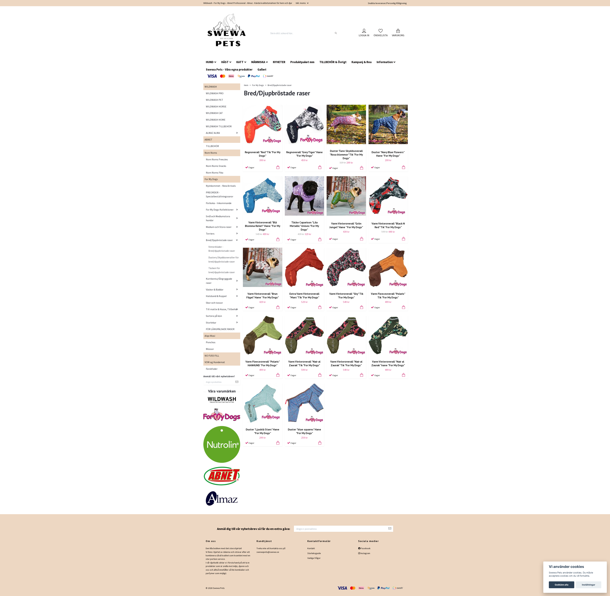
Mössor (210, 351)
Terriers (210, 236)
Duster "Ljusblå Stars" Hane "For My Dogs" (262, 433)
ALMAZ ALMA (213, 135)
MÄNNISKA (258, 64)
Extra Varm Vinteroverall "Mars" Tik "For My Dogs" (304, 298)
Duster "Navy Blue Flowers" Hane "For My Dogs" (388, 156)
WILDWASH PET (214, 102)
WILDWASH (211, 89)
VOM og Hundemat (215, 364)
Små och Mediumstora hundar (218, 221)
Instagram (365, 555)
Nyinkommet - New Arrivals (221, 188)
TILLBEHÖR (212, 148)
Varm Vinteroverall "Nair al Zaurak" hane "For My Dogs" (388, 366)
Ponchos (210, 344)
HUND (210, 64)
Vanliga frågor (314, 560)
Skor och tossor (214, 305)
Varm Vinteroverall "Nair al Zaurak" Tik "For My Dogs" (304, 366)
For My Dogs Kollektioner (220, 212)
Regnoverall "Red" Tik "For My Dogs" (262, 156)
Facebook (365, 550)
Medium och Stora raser (218, 229)
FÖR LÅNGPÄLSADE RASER (220, 331)
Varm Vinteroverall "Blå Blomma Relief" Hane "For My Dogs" (262, 228)
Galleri (262, 72)
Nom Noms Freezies (217, 161)
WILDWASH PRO (215, 95)
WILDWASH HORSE (216, 109)
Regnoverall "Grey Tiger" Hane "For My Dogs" (304, 156)
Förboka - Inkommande (218, 205)
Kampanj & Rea (362, 64)
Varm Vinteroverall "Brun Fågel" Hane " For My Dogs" (262, 298)
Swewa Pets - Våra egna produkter (229, 72)
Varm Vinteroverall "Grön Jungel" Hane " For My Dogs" (346, 228)
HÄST (225, 64)
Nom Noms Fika (214, 175)
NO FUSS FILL (212, 358)
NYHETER (279, 64)
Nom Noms (211, 155)
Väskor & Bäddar (214, 292)
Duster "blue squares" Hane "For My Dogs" (304, 433)
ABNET (208, 142)
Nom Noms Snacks (216, 168)
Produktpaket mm (302, 64)
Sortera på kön (214, 318)
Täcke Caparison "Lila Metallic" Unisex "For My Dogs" (304, 228)
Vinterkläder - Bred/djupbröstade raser (221, 251)
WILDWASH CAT (214, 115)
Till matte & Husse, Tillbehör (222, 311)
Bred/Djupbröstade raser (219, 242)
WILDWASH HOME (215, 122)
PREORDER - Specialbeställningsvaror (219, 197)
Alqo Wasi (210, 338)
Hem (246, 87)
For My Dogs (211, 181)
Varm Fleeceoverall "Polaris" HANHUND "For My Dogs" (262, 366)
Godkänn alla (561, 584)
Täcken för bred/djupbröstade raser (221, 272)
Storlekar (211, 325)
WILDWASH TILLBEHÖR (219, 128)
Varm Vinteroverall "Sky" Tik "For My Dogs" (346, 298)
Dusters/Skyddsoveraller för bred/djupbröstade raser (223, 262)
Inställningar (588, 584)
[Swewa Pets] (228, 34)
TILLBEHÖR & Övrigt (332, 64)
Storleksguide (314, 555)
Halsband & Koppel (216, 298)
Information (385, 64)
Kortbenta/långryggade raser (219, 283)
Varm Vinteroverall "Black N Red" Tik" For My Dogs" (388, 228)
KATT (240, 64)
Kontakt (311, 550)
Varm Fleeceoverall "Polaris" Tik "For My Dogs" (388, 298)
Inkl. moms (301, 3)
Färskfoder (211, 371)
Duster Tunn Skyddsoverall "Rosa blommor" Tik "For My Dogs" (346, 157)
